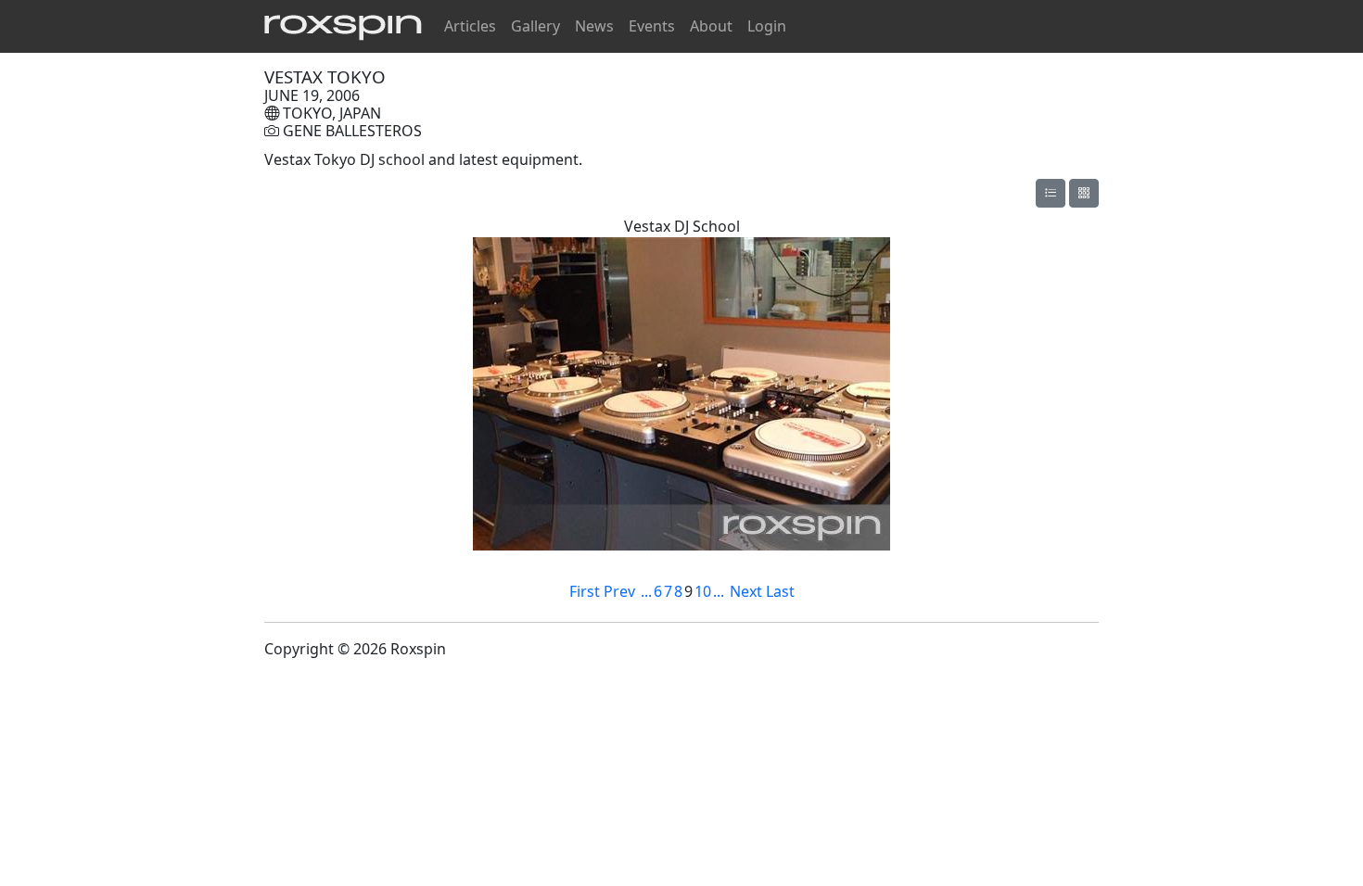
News (594, 26)
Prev (619, 591)
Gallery (535, 26)
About (711, 26)
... (646, 591)
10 (702, 591)
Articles (470, 26)
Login (766, 26)
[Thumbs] (1084, 193)
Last (780, 591)
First (584, 591)
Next (746, 591)
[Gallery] (1050, 193)
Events (652, 26)
